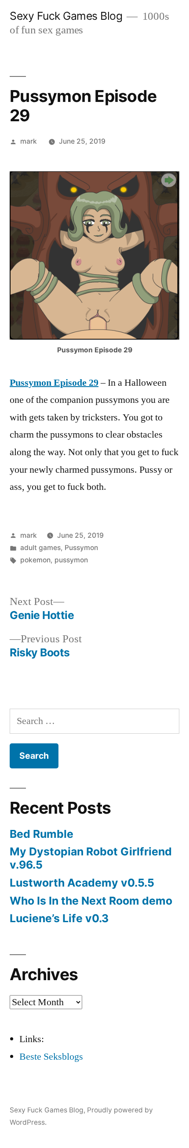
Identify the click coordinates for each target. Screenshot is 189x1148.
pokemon (35, 560)
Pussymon (81, 547)
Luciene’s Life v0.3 (59, 918)
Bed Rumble (41, 833)
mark (28, 141)
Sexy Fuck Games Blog (66, 15)
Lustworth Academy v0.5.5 (82, 882)
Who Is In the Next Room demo (91, 900)
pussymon (71, 560)
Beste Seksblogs (51, 1056)
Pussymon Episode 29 (54, 383)
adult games (40, 547)
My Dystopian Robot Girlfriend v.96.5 (91, 858)
